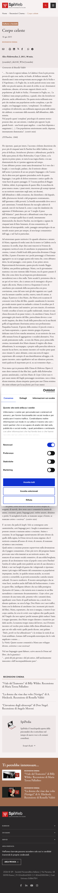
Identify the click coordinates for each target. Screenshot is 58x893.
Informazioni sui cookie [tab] (44, 398)
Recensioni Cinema (17, 13)
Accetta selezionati (29, 491)
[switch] (51, 453)
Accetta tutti (29, 482)
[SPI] (14, 5)
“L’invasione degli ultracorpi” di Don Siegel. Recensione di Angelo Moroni (25, 707)
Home (4, 13)
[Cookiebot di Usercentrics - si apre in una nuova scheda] (43, 391)
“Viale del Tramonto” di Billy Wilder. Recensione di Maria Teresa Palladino (28, 685)
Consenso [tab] (8, 398)
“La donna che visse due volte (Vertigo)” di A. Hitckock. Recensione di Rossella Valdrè (26, 696)
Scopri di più (28, 745)
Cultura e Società (10, 24)
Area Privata (10, 862)
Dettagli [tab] (23, 398)
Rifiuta (29, 500)
